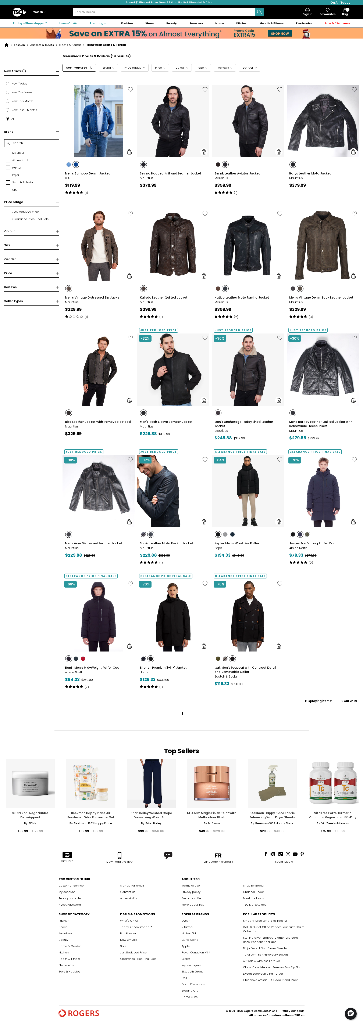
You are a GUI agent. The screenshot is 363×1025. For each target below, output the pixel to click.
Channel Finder (253, 892)
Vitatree (187, 927)
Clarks (186, 959)
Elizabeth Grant (192, 972)
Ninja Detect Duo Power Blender (265, 948)
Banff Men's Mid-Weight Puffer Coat (93, 667)
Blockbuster (128, 933)
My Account (67, 892)
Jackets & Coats (42, 45)
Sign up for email (132, 886)
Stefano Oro (190, 991)
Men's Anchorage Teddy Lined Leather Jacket (243, 424)
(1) (86, 193)
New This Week (21, 92)
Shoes (63, 927)
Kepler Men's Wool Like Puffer (236, 543)
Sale (123, 946)
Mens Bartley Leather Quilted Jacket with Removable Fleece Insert (320, 424)
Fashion (19, 45)
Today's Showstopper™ (30, 23)
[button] (40, 12)
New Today (19, 84)
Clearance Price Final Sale (138, 959)
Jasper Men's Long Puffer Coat (313, 543)
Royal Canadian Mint (196, 952)
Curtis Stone (190, 940)
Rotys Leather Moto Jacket (310, 173)
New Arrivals (128, 940)
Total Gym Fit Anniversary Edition (265, 955)
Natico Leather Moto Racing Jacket (241, 297)
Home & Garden (70, 946)
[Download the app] (119, 855)
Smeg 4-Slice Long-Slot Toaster (265, 921)
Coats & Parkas (70, 45)
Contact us (127, 892)
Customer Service (71, 886)
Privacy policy (191, 892)
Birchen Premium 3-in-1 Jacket (163, 667)
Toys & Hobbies (69, 972)
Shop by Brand (253, 886)
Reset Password (70, 905)
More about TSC (193, 905)
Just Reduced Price (133, 952)
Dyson (186, 921)
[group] (99, 139)
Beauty (63, 940)
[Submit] (259, 12)
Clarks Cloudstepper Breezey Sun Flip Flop (272, 967)
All (12, 119)
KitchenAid (189, 933)
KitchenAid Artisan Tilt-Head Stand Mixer (270, 980)
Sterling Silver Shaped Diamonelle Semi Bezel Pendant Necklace (270, 940)
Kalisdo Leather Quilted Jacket (163, 297)
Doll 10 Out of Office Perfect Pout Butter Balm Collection (273, 929)
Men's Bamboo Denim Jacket (87, 173)
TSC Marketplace (255, 905)
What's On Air (129, 921)
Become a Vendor (194, 898)
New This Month (22, 101)
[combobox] (168, 12)
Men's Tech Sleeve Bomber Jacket (166, 422)
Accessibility (128, 898)
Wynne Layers (191, 965)
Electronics (66, 965)
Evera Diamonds (193, 984)
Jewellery (65, 933)
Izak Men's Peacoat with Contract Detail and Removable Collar (245, 669)
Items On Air (68, 23)
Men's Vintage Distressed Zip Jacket (93, 297)
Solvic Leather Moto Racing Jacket (166, 543)
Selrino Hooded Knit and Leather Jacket (170, 173)
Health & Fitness (70, 959)
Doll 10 (186, 978)
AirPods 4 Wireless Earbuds (262, 961)
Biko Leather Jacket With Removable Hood (98, 422)
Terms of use (191, 886)
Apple (186, 946)
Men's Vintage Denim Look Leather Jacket (321, 297)
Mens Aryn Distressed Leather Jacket (93, 543)
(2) (236, 317)
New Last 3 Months (24, 110)
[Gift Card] (67, 855)
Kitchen (64, 952)
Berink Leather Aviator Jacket (237, 173)
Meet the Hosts (253, 898)
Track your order (70, 898)
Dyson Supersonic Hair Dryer (263, 974)
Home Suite (190, 997)
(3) (311, 317)
